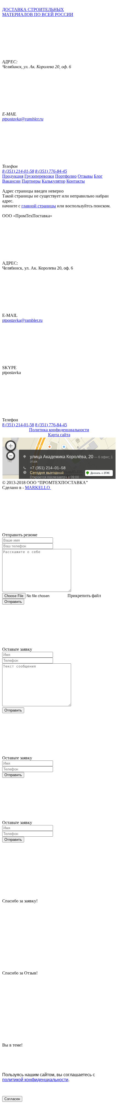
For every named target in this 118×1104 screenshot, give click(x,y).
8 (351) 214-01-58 (18, 171)
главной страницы (38, 206)
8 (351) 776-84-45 (51, 171)
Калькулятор (53, 181)
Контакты (75, 181)
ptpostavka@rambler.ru (22, 119)
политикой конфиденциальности (35, 1079)
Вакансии (11, 181)
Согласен (12, 1099)
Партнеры (31, 181)
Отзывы (85, 176)
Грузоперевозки (39, 176)
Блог (98, 176)
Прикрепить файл (84, 595)
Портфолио (66, 176)
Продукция (12, 176)
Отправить (13, 602)
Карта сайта (59, 434)
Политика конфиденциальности (59, 429)
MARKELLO (38, 487)
